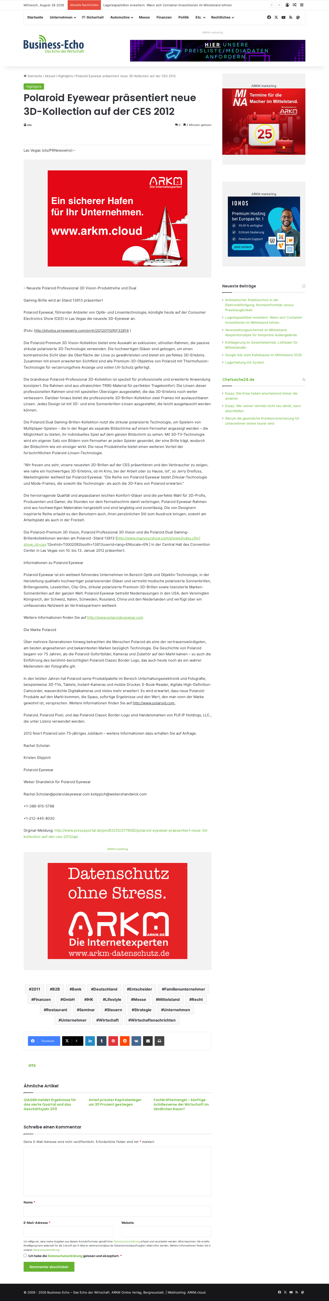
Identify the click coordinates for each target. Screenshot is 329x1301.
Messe (144, 17)
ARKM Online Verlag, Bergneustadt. (138, 1292)
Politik (183, 17)
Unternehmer (74, 1020)
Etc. (199, 17)
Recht (197, 999)
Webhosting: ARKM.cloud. (187, 1292)
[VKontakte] (136, 1041)
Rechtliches (220, 17)
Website (127, 1223)
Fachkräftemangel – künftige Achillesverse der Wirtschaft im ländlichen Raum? (181, 1104)
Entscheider (140, 989)
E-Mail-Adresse (37, 1223)
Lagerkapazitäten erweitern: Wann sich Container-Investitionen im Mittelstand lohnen (167, 5)
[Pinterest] (113, 1041)
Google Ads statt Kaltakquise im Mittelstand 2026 (263, 355)
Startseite (35, 17)
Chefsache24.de (238, 379)
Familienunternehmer (184, 989)
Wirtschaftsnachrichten (153, 1020)
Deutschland (105, 989)
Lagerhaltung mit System (244, 362)
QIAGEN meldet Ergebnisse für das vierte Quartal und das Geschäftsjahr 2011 (50, 1104)
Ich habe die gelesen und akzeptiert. (75, 1256)
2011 (35, 989)
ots (29, 125)
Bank (76, 989)
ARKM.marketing (212, 32)
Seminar (87, 1009)
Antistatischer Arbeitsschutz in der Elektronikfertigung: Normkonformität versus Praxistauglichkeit (259, 305)
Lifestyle (113, 999)
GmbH (69, 999)
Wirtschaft (109, 1020)
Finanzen (164, 17)
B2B (56, 989)
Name (29, 1202)
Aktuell (50, 76)
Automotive (120, 17)
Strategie (142, 1009)
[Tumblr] (101, 1041)
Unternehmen (61, 17)
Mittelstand (169, 999)
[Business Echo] (54, 44)
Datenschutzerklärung (127, 1241)
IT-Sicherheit (93, 17)
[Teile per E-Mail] (148, 1041)
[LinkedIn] (90, 1041)
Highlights (65, 76)
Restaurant (56, 1009)
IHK (90, 999)
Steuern (114, 1009)
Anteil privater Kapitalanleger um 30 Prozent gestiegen (115, 1102)
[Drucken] (159, 1041)
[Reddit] (125, 1041)
